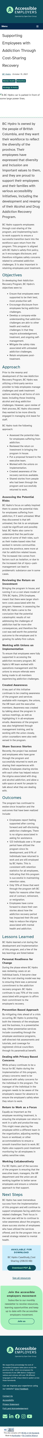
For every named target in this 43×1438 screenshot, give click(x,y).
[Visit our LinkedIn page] (11, 1416)
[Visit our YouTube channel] (30, 1416)
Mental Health (9, 81)
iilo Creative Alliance (30, 1436)
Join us (21, 1321)
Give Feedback (21, 1389)
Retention (21, 81)
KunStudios (16, 1436)
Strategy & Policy (10, 87)
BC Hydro (6, 74)
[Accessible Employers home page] (21, 11)
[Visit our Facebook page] (17, 1416)
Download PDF (20, 1267)
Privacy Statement (11, 1404)
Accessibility (8, 1400)
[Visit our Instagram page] (23, 1416)
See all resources (21, 1277)
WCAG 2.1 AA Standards (30, 1433)
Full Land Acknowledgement (15, 1408)
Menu (4, 26)
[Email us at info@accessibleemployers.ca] (5, 1416)
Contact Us (8, 1396)
